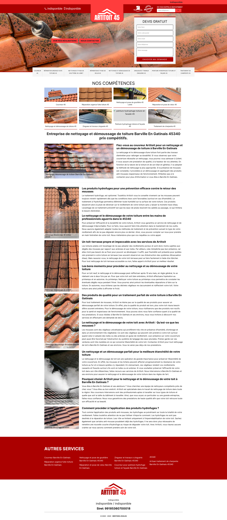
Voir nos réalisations (64, 41)
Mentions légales (119, 516)
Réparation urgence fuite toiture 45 (53, 72)
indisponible (54, 8)
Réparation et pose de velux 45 (98, 72)
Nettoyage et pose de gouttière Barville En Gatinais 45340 (93, 459)
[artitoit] (107, 13)
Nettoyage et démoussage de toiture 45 (119, 72)
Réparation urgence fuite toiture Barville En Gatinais (58, 463)
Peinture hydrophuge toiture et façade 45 (164, 72)
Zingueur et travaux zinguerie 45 (141, 72)
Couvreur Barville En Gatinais (57, 457)
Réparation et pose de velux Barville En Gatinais (95, 466)
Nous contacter (90, 41)
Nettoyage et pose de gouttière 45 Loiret (76, 72)
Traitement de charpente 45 (185, 72)
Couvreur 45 (37, 72)
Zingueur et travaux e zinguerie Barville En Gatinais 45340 (128, 459)
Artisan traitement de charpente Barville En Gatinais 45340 (164, 462)
